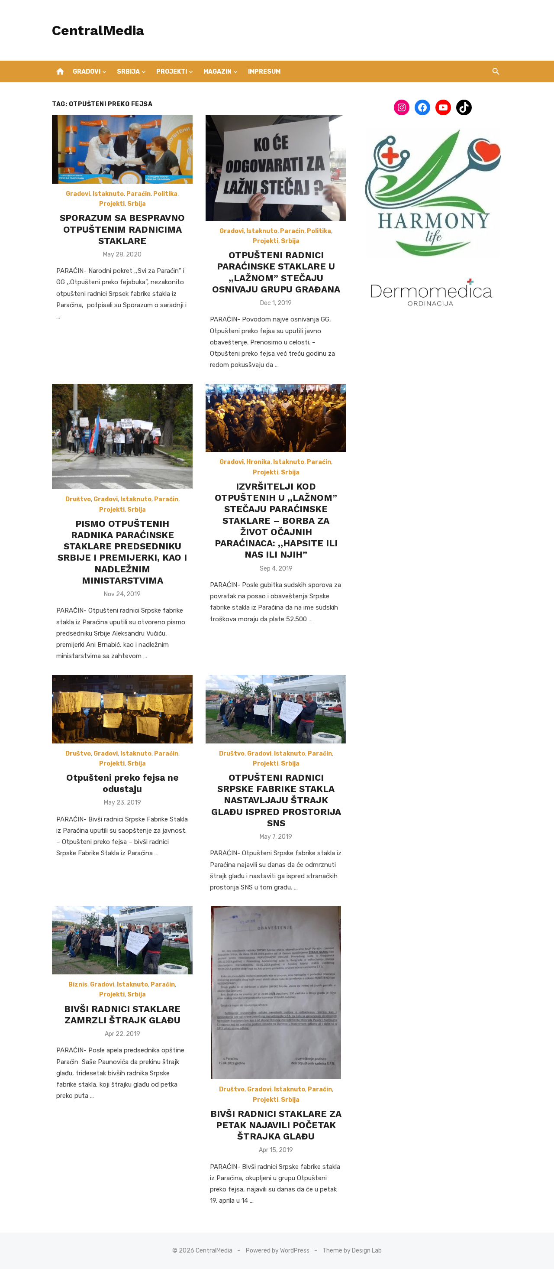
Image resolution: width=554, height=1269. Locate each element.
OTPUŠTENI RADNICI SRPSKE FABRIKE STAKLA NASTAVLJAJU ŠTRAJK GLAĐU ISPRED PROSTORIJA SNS (276, 800)
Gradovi (86, 71)
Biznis (77, 984)
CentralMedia (98, 30)
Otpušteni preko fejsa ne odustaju (122, 783)
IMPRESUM (264, 71)
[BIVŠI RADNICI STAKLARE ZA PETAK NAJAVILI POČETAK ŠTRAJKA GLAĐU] (276, 992)
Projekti (171, 71)
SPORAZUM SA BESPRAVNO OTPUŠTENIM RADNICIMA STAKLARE (122, 229)
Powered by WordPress (277, 1250)
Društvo (78, 499)
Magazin (217, 71)
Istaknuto (108, 194)
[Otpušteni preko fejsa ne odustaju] (122, 709)
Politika (165, 194)
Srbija (128, 71)
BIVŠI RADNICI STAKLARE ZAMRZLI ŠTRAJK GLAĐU (122, 1014)
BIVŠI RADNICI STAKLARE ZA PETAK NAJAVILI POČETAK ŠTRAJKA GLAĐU (275, 1125)
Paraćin (138, 194)
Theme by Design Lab (352, 1250)
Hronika (258, 462)
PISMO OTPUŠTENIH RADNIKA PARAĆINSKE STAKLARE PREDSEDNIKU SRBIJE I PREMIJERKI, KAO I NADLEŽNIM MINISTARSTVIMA (122, 552)
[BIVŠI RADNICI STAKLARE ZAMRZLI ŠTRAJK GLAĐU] (122, 940)
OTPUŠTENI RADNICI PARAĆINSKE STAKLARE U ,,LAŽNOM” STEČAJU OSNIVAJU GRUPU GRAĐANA (276, 272)
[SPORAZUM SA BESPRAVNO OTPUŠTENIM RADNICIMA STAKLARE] (122, 149)
